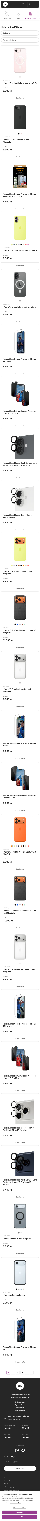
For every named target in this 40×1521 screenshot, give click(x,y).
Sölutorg (27, 1394)
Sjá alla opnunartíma (14, 1419)
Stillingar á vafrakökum (19, 1508)
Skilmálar (6, 1484)
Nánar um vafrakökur (15, 1503)
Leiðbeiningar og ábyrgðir (11, 1490)
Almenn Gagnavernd (10, 1481)
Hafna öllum (19, 1512)
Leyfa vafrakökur (19, 1517)
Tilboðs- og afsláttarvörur (20, 1397)
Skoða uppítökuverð (16, 1394)
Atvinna (6, 1478)
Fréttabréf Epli (9, 1457)
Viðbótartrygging (9, 1487)
